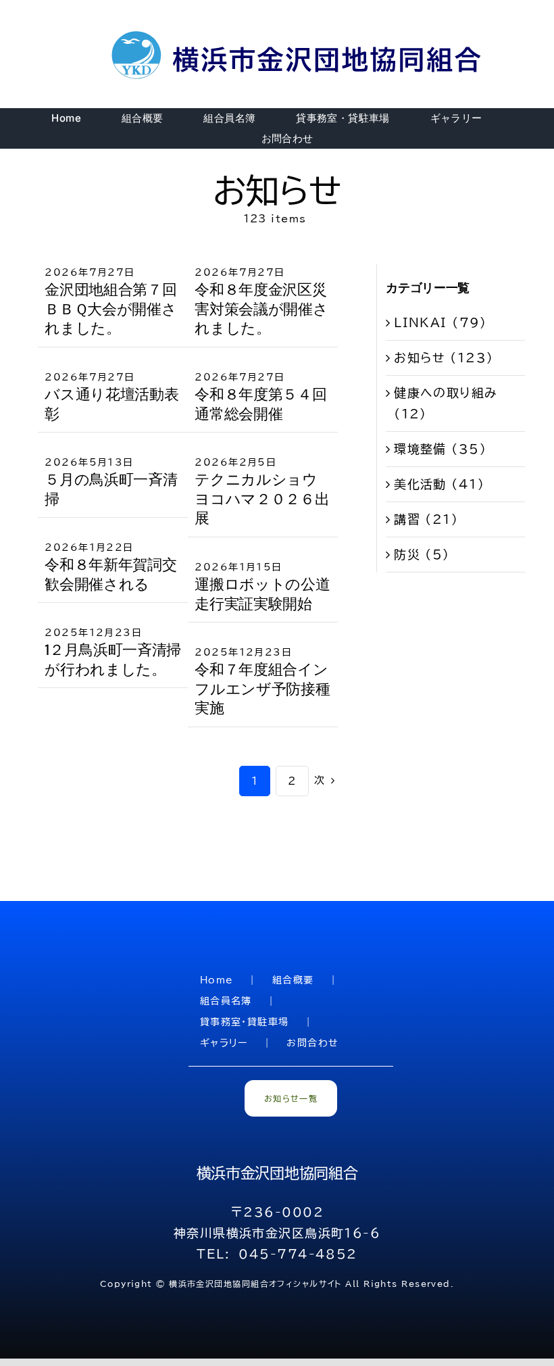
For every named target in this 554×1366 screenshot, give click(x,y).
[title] (298, 33)
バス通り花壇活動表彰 (111, 404)
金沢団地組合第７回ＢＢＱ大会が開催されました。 (110, 309)
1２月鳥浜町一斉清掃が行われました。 (113, 659)
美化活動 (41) (439, 484)
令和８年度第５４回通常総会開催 (260, 404)
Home (217, 980)
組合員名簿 (226, 1001)
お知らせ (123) (443, 357)
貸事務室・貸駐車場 (244, 1022)
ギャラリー (224, 1043)
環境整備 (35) (440, 449)
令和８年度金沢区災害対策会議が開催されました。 (261, 309)
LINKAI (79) (440, 322)
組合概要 (293, 980)
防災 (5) (422, 554)
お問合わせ (312, 1043)
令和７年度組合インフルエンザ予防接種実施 (262, 689)
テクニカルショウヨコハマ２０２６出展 (262, 499)
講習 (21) (426, 519)
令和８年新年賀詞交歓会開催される (110, 574)
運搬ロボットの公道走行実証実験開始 (262, 594)
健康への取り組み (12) (446, 403)
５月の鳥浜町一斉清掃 (111, 489)
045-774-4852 (297, 1254)
